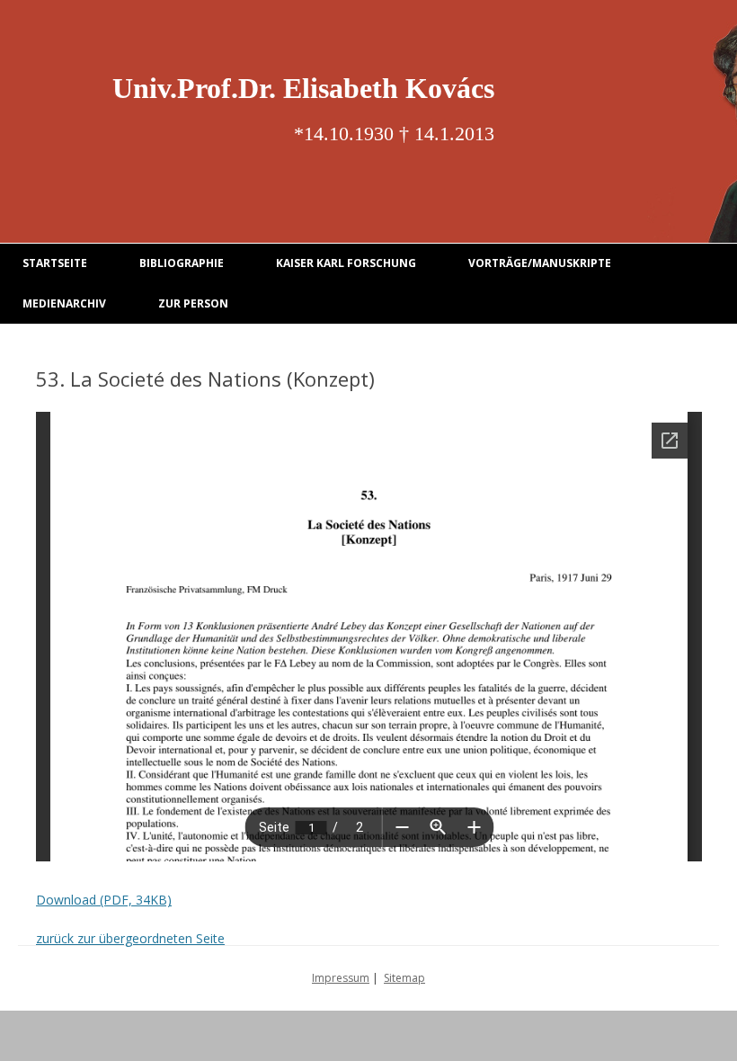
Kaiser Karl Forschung (346, 263)
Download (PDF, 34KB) (104, 899)
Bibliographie (181, 263)
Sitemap (404, 977)
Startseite (54, 263)
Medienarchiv (64, 303)
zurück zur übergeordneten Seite (130, 938)
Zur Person (193, 303)
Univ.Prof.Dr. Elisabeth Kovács (303, 88)
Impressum (340, 977)
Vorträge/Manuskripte (539, 263)
